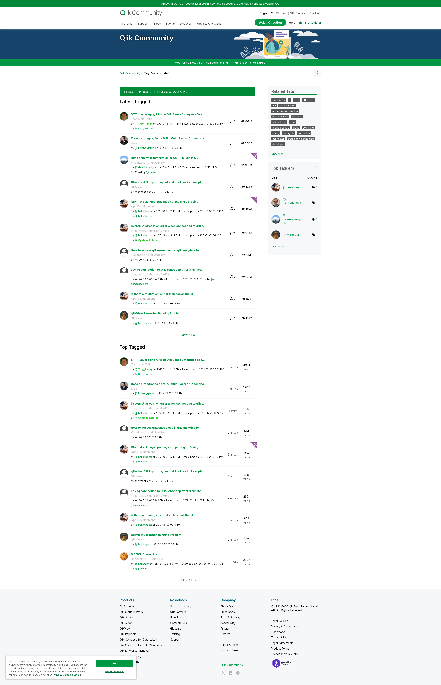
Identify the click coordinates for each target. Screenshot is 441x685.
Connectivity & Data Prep (147, 559)
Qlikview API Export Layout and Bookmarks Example (166, 182)
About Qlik (226, 606)
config (276, 133)
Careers (225, 634)
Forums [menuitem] (127, 23)
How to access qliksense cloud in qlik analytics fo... (166, 250)
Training (175, 634)
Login (205, 3)
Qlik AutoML (127, 623)
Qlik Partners (178, 612)
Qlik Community (147, 38)
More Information (114, 671)
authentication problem (285, 111)
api (274, 105)
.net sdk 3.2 (278, 100)
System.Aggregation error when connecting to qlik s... (168, 226)
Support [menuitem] (142, 23)
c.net (292, 122)
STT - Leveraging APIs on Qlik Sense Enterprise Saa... (168, 114)
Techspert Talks (141, 119)
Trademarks (278, 632)
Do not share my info (285, 654)
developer (278, 144)
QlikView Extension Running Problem (156, 313)
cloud (296, 127)
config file (288, 133)
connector (278, 138)
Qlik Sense (126, 617)
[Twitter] (223, 673)
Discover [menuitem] (185, 23)
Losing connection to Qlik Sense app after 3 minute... (167, 269)
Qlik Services (298, 13)
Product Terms (280, 648)
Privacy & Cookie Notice (286, 626)
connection (304, 133)
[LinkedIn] (230, 673)
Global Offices (229, 644)
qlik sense (308, 100)
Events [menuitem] (170, 23)
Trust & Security (230, 617)
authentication (287, 105)
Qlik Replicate (128, 634)
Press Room (228, 612)
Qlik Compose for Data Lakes (138, 639)
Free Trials (176, 617)
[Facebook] (237, 673)
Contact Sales (229, 650)
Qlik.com (281, 13)
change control (281, 127)
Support (175, 639)
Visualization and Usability (148, 162)
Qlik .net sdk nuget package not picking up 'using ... (166, 201)
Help (292, 22)
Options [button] (317, 73)
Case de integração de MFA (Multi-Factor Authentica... (169, 138)
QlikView (136, 187)
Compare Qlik (178, 623)
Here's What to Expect (250, 62)
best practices (280, 116)
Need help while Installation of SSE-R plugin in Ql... (165, 158)
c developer (279, 122)
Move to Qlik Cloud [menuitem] (209, 23)
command (308, 127)
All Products (127, 606)
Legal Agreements (282, 643)
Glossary (175, 628)
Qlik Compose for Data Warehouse (141, 645)
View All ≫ (188, 334)
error (296, 100)
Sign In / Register (310, 22)
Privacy (225, 628)
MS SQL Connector (144, 554)
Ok (114, 663)
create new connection (301, 138)
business (297, 116)
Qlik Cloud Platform (132, 612)
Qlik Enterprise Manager (134, 650)
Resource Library (180, 606)
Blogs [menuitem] (157, 23)
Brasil (134, 143)
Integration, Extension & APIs (150, 230)
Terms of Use (279, 637)
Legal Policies (279, 621)
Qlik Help (315, 13)
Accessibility (228, 623)
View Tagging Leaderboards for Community (294, 167)
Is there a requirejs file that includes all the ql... (163, 294)
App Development (143, 206)
